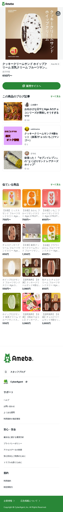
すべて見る (56, 96)
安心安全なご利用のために (15, 456)
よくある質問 (9, 412)
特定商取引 (8, 487)
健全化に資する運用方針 (14, 437)
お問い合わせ (9, 406)
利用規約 (7, 481)
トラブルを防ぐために (13, 462)
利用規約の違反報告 (12, 419)
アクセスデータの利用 (13, 450)
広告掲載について (29, 500)
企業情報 (8, 500)
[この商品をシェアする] (58, 13)
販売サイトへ (33, 85)
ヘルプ (6, 400)
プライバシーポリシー (13, 443)
